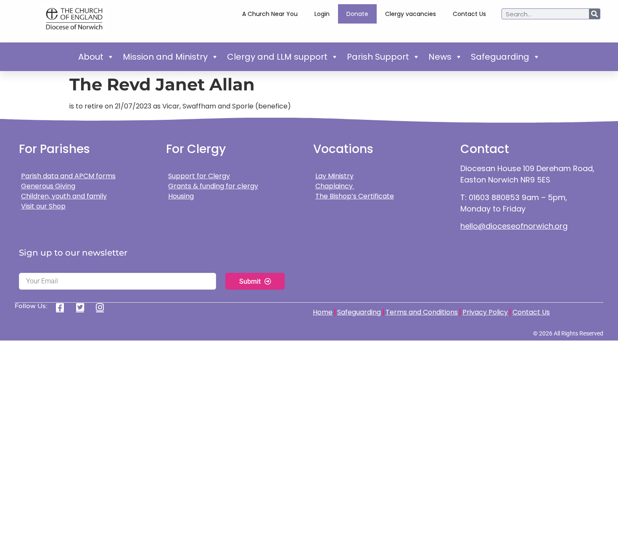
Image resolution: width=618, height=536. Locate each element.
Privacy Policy (485, 312)
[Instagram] (103, 307)
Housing (181, 196)
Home (323, 312)
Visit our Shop (43, 206)
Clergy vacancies (410, 14)
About (90, 57)
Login (322, 14)
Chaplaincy (334, 186)
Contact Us (469, 14)
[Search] (594, 14)
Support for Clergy (199, 176)
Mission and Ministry (165, 57)
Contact (484, 149)
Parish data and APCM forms (68, 176)
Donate (357, 14)
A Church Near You (270, 14)
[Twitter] (83, 307)
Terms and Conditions (422, 312)
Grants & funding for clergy (213, 186)
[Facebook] (63, 307)
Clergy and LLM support (277, 57)
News (440, 57)
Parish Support (378, 57)
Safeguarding (500, 57)
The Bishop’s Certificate (354, 196)
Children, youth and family (64, 196)
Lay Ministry (334, 176)
